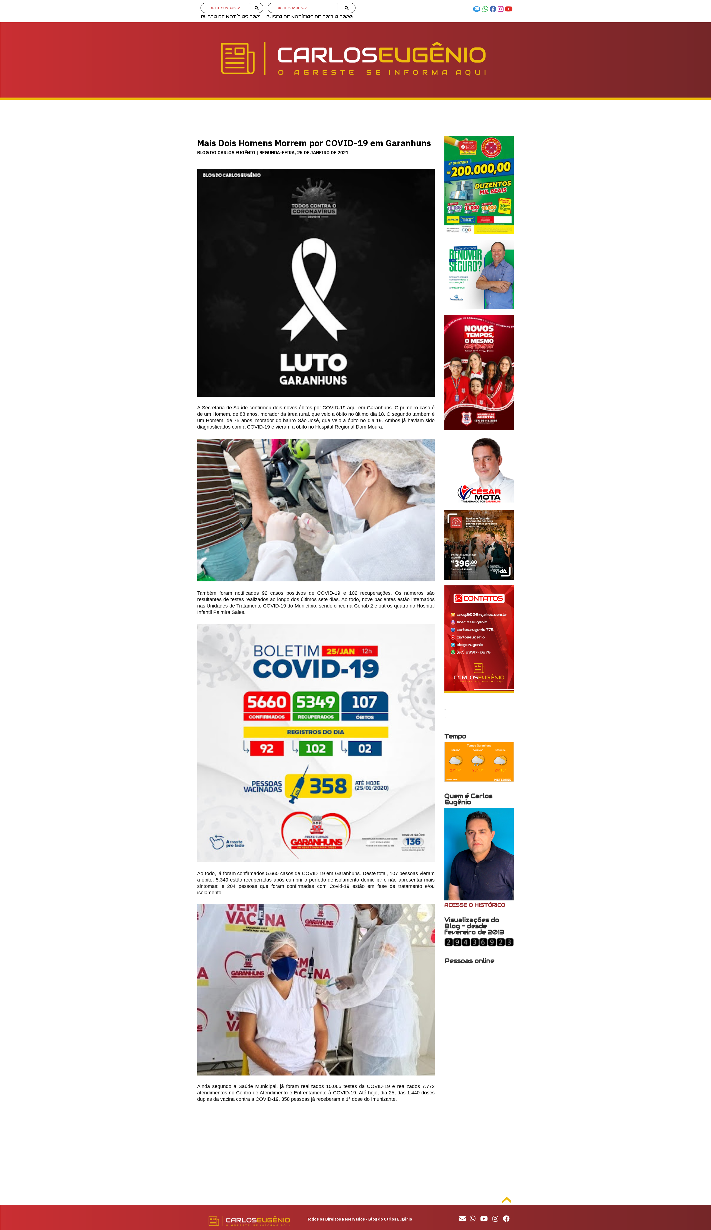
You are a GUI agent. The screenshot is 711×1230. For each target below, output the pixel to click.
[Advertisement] (316, 1150)
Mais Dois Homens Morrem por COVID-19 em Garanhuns (314, 143)
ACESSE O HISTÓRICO (474, 905)
